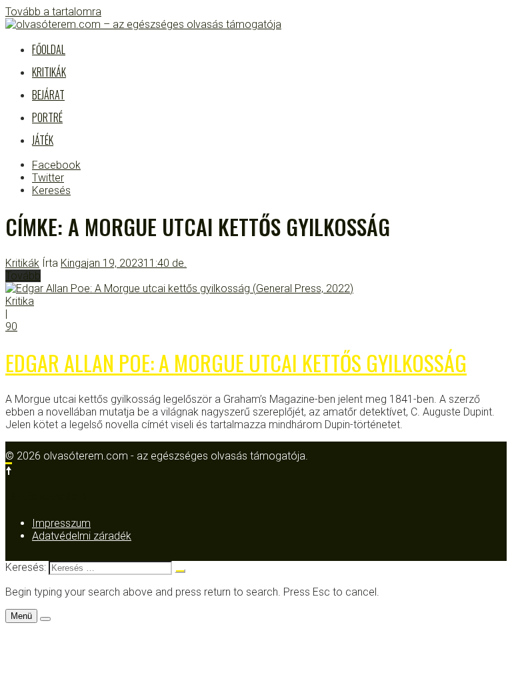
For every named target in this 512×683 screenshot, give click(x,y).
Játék (42, 140)
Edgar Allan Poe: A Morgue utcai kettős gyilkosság (236, 362)
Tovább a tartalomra (53, 11)
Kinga (74, 263)
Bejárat (48, 95)
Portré (47, 117)
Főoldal (48, 49)
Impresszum (61, 523)
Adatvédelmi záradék (81, 536)
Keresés (51, 190)
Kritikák (49, 72)
